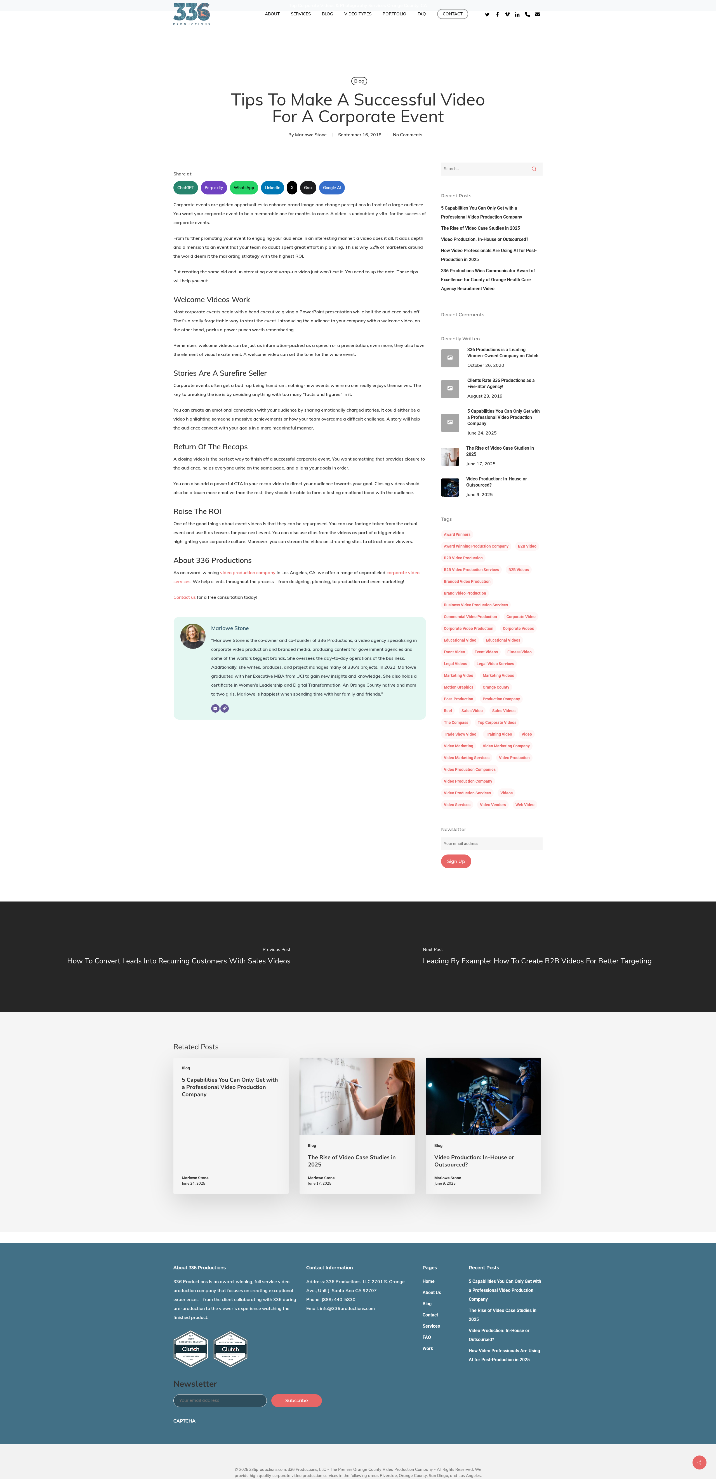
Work (428, 1348)
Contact (430, 1315)
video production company (247, 572)
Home (429, 1281)
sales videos (503, 710)
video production (514, 757)
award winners (457, 534)
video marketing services (466, 757)
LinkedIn (272, 187)
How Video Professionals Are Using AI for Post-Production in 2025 (489, 255)
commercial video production (470, 616)
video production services (467, 793)
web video (524, 804)
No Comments (407, 134)
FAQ (427, 1337)
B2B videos (518, 569)
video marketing (458, 746)
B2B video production (463, 558)
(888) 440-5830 (338, 1299)
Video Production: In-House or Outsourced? (484, 239)
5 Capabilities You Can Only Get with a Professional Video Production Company (481, 212)
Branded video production (467, 581)
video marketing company (506, 746)
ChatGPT (185, 187)
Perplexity (214, 187)
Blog (359, 81)
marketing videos (498, 675)
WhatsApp (244, 187)
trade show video (460, 734)
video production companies (470, 769)
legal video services (495, 663)
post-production (458, 699)
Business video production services (476, 605)
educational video (460, 640)
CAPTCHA (184, 1421)
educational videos (503, 640)
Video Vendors (493, 804)
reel (448, 710)
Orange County (496, 687)
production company (501, 699)
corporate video (521, 616)
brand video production (465, 593)
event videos (486, 652)
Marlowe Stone (311, 134)
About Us (432, 1292)
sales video (472, 710)
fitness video (519, 652)
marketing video (458, 675)
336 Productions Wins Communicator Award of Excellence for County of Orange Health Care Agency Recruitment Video (488, 279)
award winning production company (476, 546)
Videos (506, 793)
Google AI (332, 187)
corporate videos (518, 628)
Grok (308, 187)
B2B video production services (471, 569)
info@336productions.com (347, 1308)
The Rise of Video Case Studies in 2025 (480, 228)
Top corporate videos (497, 722)
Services (431, 1326)
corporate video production (468, 628)
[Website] (224, 708)
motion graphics (458, 687)
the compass (456, 722)
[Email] (215, 708)
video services (457, 804)
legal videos (455, 663)
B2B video (527, 546)
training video (499, 734)
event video (454, 652)
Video (527, 734)
